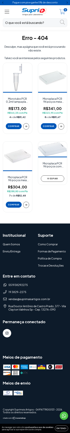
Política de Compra (50, 258)
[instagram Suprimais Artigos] (7, 333)
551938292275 (18, 284)
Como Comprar (48, 244)
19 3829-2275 (17, 292)
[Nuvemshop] (14, 418)
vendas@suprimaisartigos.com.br (29, 299)
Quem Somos (11, 244)
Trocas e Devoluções (51, 265)
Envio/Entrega (11, 251)
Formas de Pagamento (52, 251)
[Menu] (7, 11)
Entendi (61, 428)
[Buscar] (62, 22)
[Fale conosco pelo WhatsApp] (64, 416)
